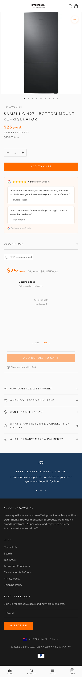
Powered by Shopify (56, 647)
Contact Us (10, 547)
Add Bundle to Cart (41, 358)
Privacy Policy (12, 578)
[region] (41, 472)
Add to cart (41, 166)
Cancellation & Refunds (18, 572)
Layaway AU (13, 107)
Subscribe (18, 625)
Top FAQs (10, 560)
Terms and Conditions (17, 566)
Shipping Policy (13, 585)
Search (8, 553)
